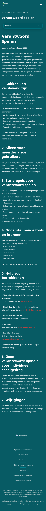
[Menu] (41, 4)
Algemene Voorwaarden (23, 475)
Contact (23, 470)
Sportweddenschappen (23, 450)
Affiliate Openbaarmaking (23, 465)
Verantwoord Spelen (23, 480)
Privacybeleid (23, 455)
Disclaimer (23, 460)
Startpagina (6, 12)
